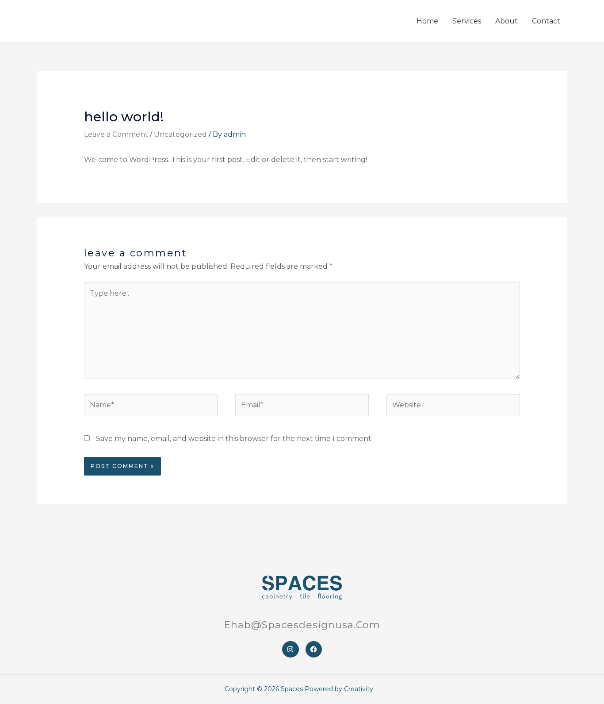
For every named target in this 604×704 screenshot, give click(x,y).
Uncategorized (180, 134)
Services (466, 21)
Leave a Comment (116, 134)
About (506, 21)
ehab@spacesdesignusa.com (302, 625)
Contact (546, 21)
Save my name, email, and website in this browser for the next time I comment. (234, 438)
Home (427, 21)
